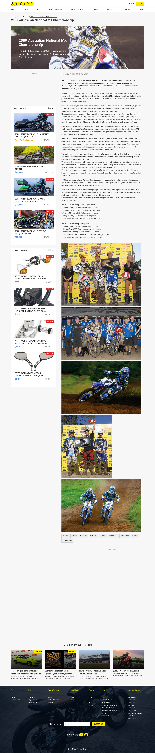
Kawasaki (93, 536)
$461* (17, 314)
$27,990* (19, 237)
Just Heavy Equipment (135, 713)
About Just (126, 10)
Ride (90, 700)
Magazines (132, 697)
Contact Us (105, 716)
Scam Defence (107, 700)
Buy (26, 10)
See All (50, 108)
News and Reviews (22, 17)
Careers (104, 713)
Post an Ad (31, 697)
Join (140, 4)
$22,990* (19, 205)
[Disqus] (101, 609)
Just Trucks (132, 710)
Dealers (50, 697)
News (72, 697)
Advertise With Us (108, 708)
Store (142, 10)
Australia (83, 536)
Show (91, 705)
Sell (38, 10)
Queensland (67, 540)
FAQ (103, 697)
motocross (113, 536)
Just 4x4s (131, 708)
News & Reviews (77, 10)
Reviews (73, 700)
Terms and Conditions (109, 705)
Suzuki (74, 536)
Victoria (103, 536)
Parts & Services (55, 10)
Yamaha (65, 536)
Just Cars (131, 702)
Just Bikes (125, 536)
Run (90, 702)
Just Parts (131, 716)
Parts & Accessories (54, 700)
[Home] (22, 3)
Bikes (13, 697)
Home (13, 10)
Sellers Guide (32, 702)
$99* (17, 282)
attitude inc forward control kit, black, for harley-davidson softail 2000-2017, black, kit (30, 311)
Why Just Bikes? (33, 700)
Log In (131, 4)
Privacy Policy (106, 702)
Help (103, 690)
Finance (110, 10)
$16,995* (19, 172)
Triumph (135, 536)
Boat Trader (132, 718)
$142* (17, 379)
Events (95, 10)
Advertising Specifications (111, 710)
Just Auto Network (134, 690)
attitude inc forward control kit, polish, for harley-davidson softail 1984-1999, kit (31, 343)
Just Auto (131, 700)
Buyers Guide (15, 700)
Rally (90, 697)
